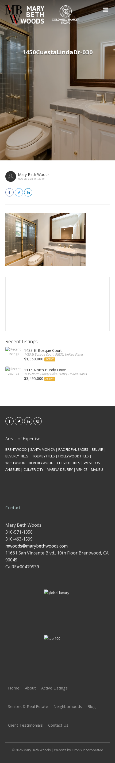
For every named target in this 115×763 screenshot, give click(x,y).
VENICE (81, 469)
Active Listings (54, 688)
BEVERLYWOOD (41, 462)
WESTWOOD (15, 462)
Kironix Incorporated (87, 750)
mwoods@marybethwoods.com (36, 546)
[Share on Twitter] (19, 192)
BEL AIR (97, 449)
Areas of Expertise (22, 439)
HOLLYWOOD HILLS (73, 456)
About (30, 688)
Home (14, 688)
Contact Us (58, 725)
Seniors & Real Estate (28, 706)
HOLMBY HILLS (43, 456)
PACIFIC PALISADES (73, 449)
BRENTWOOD (16, 449)
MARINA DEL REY (60, 469)
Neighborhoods (67, 706)
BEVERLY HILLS (16, 456)
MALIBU (97, 469)
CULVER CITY (33, 469)
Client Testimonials (25, 725)
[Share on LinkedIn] (28, 192)
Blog (91, 706)
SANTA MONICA (42, 449)
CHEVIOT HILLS (68, 462)
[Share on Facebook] (9, 192)
